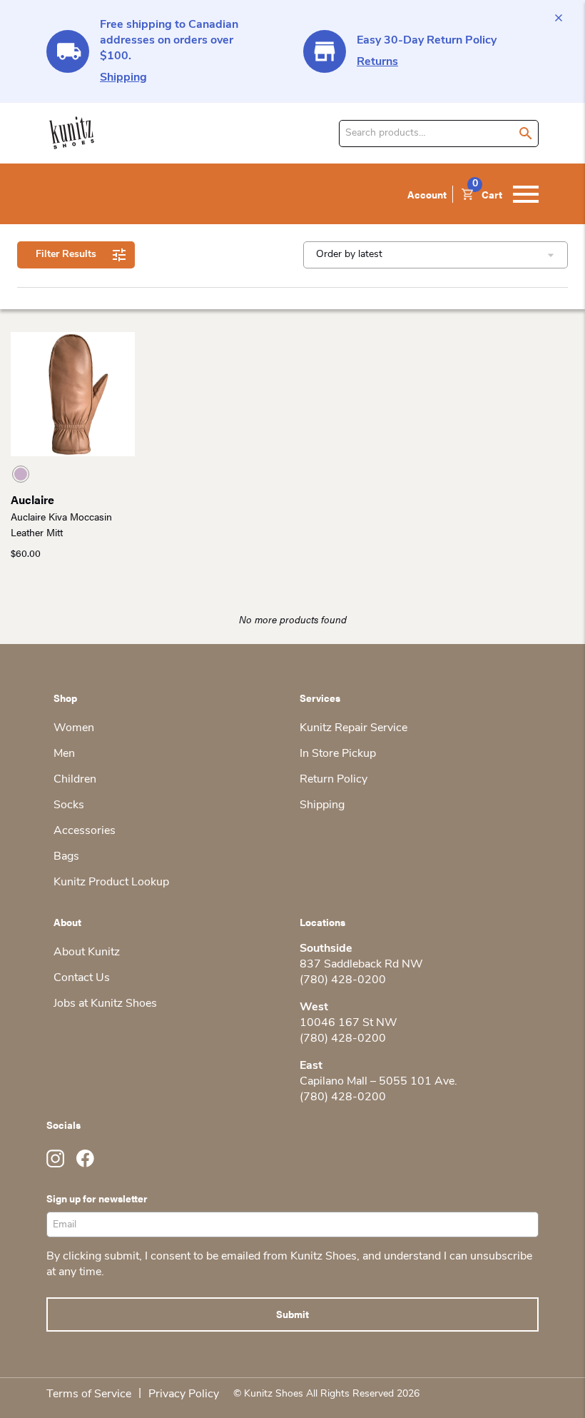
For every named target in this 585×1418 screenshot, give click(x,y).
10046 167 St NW (348, 1023)
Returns (377, 62)
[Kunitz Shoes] (71, 133)
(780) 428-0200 (343, 980)
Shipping (123, 78)
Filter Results (66, 254)
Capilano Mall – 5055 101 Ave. (378, 1081)
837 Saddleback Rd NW (361, 964)
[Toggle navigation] (525, 194)
